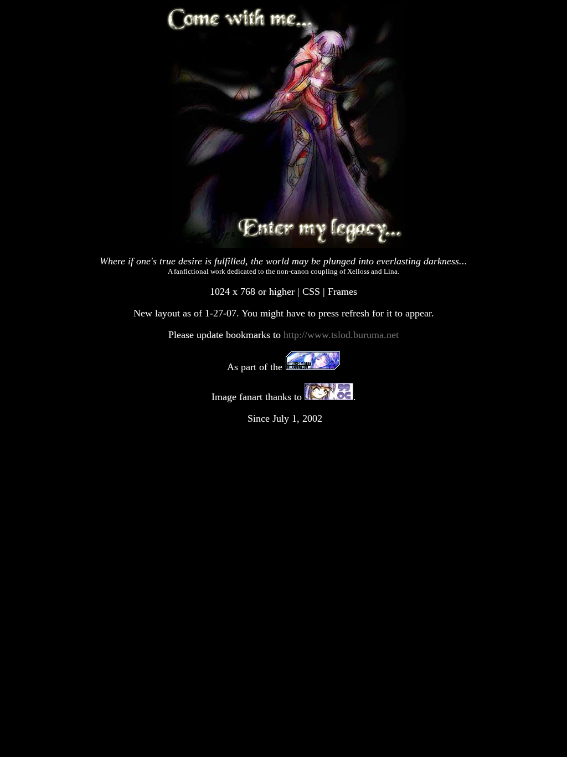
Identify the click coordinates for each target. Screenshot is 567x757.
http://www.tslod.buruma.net (341, 334)
